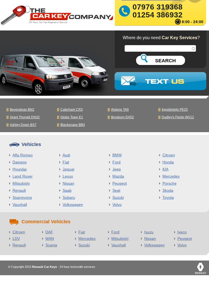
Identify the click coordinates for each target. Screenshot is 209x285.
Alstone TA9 (120, 109)
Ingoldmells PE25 (175, 109)
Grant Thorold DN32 (25, 117)
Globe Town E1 (71, 117)
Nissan (68, 183)
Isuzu (148, 232)
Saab (67, 190)
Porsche (169, 183)
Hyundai (20, 169)
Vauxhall (20, 204)
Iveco (182, 232)
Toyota (168, 197)
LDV (16, 238)
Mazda (118, 176)
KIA (165, 169)
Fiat (66, 162)
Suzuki (118, 197)
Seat (116, 190)
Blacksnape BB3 (72, 125)
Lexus (68, 176)
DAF (49, 232)
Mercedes (171, 176)
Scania (51, 245)
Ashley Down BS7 (23, 125)
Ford (116, 162)
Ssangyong (22, 197)
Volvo (117, 204)
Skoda (167, 190)
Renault (19, 190)
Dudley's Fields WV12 (178, 117)
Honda (168, 162)
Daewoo (20, 162)
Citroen (168, 155)
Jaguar (69, 169)
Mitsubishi (21, 183)
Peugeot (119, 183)
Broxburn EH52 (122, 117)
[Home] (56, 16)
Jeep (116, 169)
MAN (49, 238)
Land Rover (23, 176)
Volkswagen (73, 204)
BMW (117, 155)
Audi (66, 155)
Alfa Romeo (23, 155)
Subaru (69, 197)
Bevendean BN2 (22, 109)
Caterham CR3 (71, 109)
